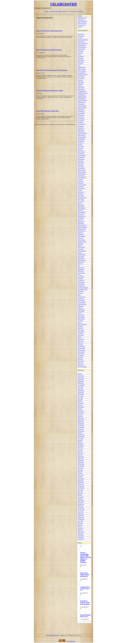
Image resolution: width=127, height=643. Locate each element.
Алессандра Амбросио (83, 39)
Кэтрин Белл (80, 183)
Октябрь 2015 (81, 486)
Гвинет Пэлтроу (81, 78)
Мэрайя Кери (81, 234)
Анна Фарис (80, 52)
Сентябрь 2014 (81, 509)
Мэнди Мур (80, 232)
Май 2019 (80, 432)
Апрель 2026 (80, 375)
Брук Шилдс (80, 63)
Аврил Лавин (81, 34)
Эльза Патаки (81, 355)
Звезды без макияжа (82, 21)
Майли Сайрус (81, 205)
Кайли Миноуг (81, 127)
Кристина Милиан (82, 173)
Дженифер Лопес (81, 94)
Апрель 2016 (80, 475)
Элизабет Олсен (81, 348)
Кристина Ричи (81, 175)
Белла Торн (80, 58)
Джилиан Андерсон (82, 107)
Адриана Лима (81, 36)
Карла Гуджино (81, 131)
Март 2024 (80, 405)
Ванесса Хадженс (82, 70)
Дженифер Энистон (82, 96)
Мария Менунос (81, 206)
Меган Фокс (80, 210)
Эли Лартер (80, 344)
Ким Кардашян (81, 159)
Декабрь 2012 (81, 535)
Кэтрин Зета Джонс (82, 184)
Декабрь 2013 (81, 515)
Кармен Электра (81, 135)
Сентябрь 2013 (81, 519)
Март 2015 (80, 498)
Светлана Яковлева (82, 366)
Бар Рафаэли (81, 56)
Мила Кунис (80, 219)
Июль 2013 (80, 522)
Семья (79, 295)
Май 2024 (80, 401)
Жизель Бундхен (81, 124)
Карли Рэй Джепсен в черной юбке (48, 111)
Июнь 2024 (80, 399)
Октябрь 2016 (81, 463)
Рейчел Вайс (80, 271)
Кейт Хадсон (80, 148)
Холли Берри (81, 335)
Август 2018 (80, 438)
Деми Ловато (81, 83)
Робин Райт (80, 278)
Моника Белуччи (81, 230)
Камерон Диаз (81, 129)
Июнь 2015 (80, 493)
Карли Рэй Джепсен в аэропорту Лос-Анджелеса (52, 70)
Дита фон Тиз (81, 116)
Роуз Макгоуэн (81, 280)
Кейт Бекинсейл (81, 138)
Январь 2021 (80, 421)
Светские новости (82, 25)
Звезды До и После (82, 23)
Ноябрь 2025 (80, 383)
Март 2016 (80, 476)
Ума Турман (80, 320)
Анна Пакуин (80, 50)
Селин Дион (80, 293)
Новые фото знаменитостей (52, 635)
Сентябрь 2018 (81, 436)
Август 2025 (80, 386)
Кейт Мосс (80, 144)
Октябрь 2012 (81, 539)
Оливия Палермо (81, 254)
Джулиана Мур (81, 111)
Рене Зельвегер (81, 272)
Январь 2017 (80, 458)
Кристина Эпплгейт (82, 177)
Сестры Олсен (81, 298)
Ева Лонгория (81, 120)
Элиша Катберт (81, 351)
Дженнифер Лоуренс (82, 100)
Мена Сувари (81, 214)
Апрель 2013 (80, 528)
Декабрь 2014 (81, 504)
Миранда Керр (81, 221)
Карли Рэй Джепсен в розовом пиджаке (49, 50)
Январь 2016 (80, 480)
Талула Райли (81, 311)
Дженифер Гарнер (82, 91)
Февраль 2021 (81, 419)
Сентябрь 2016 (81, 465)
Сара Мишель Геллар (82, 289)
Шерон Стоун (81, 342)
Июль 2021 (80, 414)
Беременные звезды (82, 17)
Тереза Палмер (81, 317)
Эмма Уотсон (81, 364)
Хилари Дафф (81, 331)
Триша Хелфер (81, 318)
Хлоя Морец (80, 333)
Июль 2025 (80, 388)
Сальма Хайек (81, 284)
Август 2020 (80, 429)
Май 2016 (80, 473)
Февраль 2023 (81, 407)
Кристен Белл (81, 166)
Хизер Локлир (81, 329)
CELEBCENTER (63, 4)
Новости (80, 15)
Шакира (79, 337)
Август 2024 (80, 396)
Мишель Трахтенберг (82, 227)
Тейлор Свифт (81, 315)
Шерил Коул (80, 340)
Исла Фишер (80, 126)
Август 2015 (80, 489)
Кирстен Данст (81, 162)
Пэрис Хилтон (81, 267)
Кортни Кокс (80, 164)
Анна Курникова (81, 48)
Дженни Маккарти (82, 98)
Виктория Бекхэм (81, 72)
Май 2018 (80, 441)
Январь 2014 (80, 513)
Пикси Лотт (80, 263)
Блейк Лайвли (81, 59)
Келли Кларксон (81, 151)
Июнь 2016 (80, 471)
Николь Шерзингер (82, 250)
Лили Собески (81, 195)
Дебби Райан (80, 81)
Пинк (79, 265)
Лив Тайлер (80, 194)
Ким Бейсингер (81, 157)
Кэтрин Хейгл (81, 186)
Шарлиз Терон (81, 339)
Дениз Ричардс (81, 87)
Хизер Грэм (80, 328)
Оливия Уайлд (81, 256)
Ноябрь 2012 (80, 537)
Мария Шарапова (81, 208)
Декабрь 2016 (81, 460)
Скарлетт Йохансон (82, 304)
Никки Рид (80, 245)
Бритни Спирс (81, 61)
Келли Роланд (81, 153)
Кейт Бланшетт (81, 140)
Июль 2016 (80, 469)
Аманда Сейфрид (82, 45)
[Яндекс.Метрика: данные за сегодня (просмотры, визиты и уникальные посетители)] (70, 641)
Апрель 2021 (80, 418)
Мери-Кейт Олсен (82, 216)
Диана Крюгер (81, 115)
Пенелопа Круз (81, 261)
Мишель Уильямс (82, 228)
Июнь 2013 (80, 524)
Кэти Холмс (80, 181)
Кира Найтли (80, 160)
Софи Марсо (80, 306)
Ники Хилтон (80, 243)
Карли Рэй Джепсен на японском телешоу (50, 90)
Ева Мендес (80, 122)
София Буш (80, 307)
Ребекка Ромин (81, 269)
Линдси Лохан (81, 199)
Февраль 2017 (81, 456)
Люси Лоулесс (81, 201)
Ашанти (79, 54)
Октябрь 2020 (81, 425)
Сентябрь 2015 (81, 487)
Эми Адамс (80, 357)
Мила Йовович (81, 217)
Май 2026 (80, 374)
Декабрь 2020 (81, 423)
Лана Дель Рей (81, 188)
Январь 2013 (80, 533)
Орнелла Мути (81, 258)
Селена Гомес (81, 291)
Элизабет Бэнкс (81, 346)
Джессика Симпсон (82, 105)
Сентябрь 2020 (81, 427)
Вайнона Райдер (81, 67)
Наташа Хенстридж (82, 241)
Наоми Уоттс (80, 238)
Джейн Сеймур (81, 89)
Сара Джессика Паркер (83, 287)
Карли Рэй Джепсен (82, 133)
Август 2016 (80, 467)
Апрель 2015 (80, 497)
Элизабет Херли (81, 350)
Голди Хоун (80, 80)
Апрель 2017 (80, 452)
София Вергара (81, 309)
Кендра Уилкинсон (82, 155)
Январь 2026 (80, 379)
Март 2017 (80, 454)
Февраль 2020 (81, 430)
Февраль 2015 (81, 500)
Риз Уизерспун (81, 276)
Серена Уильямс (81, 296)
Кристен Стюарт (81, 170)
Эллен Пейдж (81, 353)
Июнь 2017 (80, 451)
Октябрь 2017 (81, 445)
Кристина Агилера (82, 171)
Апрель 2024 (80, 403)
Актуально (80, 37)
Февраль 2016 (81, 478)
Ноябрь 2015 (80, 484)
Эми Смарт (80, 359)
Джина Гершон (81, 109)
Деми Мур (80, 85)
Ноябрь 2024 (80, 392)
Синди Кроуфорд (81, 302)
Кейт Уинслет (81, 146)
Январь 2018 (80, 443)
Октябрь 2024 (81, 394)
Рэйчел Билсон (81, 282)
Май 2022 (80, 408)
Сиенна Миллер (81, 300)
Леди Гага (80, 190)
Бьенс (79, 65)
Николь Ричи (80, 249)
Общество (80, 252)
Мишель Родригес (82, 225)
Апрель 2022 (80, 410)
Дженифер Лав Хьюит (83, 93)
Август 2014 (80, 511)
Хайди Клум (80, 326)
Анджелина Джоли (82, 47)
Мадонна (80, 203)
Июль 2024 (80, 397)
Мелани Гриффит (82, 212)
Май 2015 (80, 495)
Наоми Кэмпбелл (81, 236)
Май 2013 (80, 526)
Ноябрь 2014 (80, 506)
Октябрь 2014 (81, 508)
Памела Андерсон (82, 260)
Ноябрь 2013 (80, 517)
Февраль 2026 (81, 377)
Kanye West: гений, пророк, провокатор (85, 574)
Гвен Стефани (81, 76)
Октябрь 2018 (81, 434)
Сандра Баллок (81, 285)
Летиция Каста (81, 192)
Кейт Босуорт (81, 142)
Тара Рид (80, 313)
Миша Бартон (81, 223)
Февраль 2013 (81, 531)
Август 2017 (80, 447)
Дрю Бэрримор (81, 118)
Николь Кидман (81, 247)
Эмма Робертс (81, 361)
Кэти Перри (80, 179)
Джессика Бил (81, 104)
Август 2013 (80, 520)
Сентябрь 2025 (81, 385)
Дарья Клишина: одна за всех (85, 615)
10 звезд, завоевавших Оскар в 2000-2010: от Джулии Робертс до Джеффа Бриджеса (85, 557)
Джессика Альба (81, 102)
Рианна (79, 274)
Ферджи (79, 322)
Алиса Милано (81, 41)
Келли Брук (80, 149)
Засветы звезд (81, 19)
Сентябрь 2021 (81, 412)
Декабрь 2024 (81, 390)
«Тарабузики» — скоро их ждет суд (85, 588)
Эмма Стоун (80, 362)
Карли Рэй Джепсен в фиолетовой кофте (49, 31)
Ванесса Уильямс (82, 69)
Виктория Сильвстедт (82, 74)
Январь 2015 (80, 502)
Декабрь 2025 (81, 381)
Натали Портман (81, 239)
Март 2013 (80, 530)
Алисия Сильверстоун (83, 43)
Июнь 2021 (80, 416)
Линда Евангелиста (82, 197)
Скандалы (80, 26)
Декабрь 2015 (81, 482)
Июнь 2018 (80, 440)
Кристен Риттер (81, 168)
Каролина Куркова (82, 137)
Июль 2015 (80, 491)
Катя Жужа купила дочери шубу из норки (85, 602)
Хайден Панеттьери (82, 324)
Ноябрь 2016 (80, 462)
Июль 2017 (80, 449)
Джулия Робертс (81, 113)
